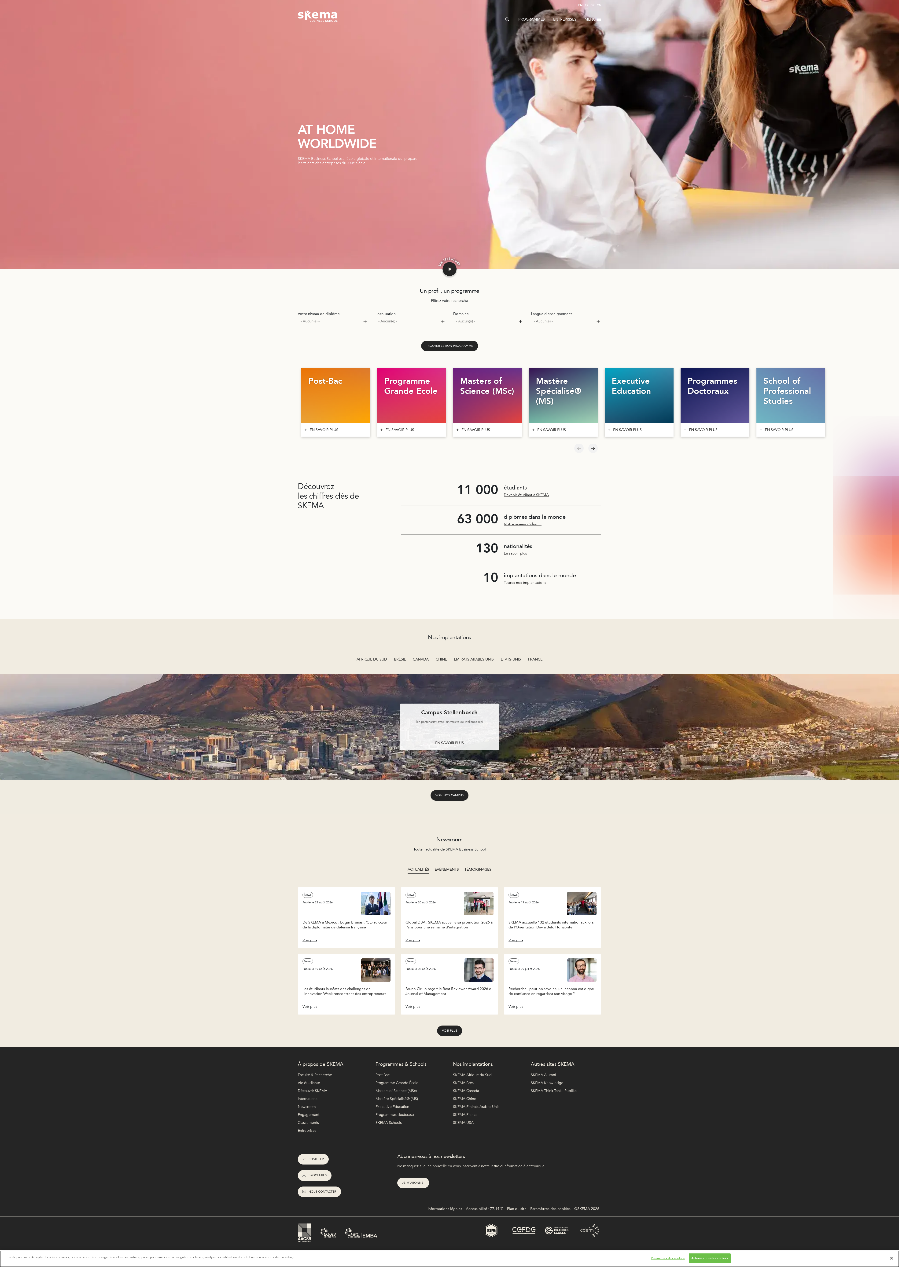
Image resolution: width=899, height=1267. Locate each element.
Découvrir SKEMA (312, 1090)
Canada (421, 659)
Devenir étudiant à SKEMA (526, 494)
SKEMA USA (463, 1122)
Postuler (316, 1159)
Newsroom (307, 1106)
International (308, 1098)
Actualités (418, 869)
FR (586, 5)
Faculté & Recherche (315, 1074)
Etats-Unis (511, 659)
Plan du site (517, 1208)
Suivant (593, 448)
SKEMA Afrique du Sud (472, 1074)
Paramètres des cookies (668, 1258)
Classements (308, 1122)
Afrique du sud (372, 659)
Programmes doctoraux (395, 1114)
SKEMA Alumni (543, 1074)
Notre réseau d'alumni (523, 524)
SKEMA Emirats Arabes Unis (476, 1106)
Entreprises (564, 19)
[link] (449, 346)
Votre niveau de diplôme (319, 313)
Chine (441, 659)
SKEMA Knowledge (547, 1082)
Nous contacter (322, 1192)
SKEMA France (465, 1114)
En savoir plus (515, 553)
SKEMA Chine (464, 1098)
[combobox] (333, 321)
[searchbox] (331, 321)
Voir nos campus (449, 795)
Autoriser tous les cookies (709, 1258)
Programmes (531, 19)
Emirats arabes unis (474, 659)
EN (580, 5)
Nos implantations (473, 1064)
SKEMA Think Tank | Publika (554, 1090)
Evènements (447, 869)
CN (599, 5)
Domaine (461, 313)
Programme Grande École (397, 1082)
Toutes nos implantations (525, 582)
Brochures (318, 1175)
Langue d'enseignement (551, 313)
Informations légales (445, 1208)
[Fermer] (891, 1258)
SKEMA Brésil (464, 1082)
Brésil (400, 659)
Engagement (308, 1114)
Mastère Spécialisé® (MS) (397, 1098)
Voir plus (449, 1031)
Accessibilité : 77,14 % (484, 1208)
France (535, 659)
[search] (507, 19)
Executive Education (392, 1106)
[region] (449, 1258)
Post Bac (383, 1074)
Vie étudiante (309, 1082)
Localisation (386, 313)
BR (592, 5)
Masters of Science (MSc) (396, 1090)
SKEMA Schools (389, 1122)
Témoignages (477, 869)
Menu (590, 19)
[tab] (418, 869)
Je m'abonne (413, 1183)
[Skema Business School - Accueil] (318, 17)
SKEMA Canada (466, 1090)
